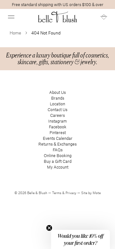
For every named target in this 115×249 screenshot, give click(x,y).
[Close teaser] (49, 228)
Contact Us (57, 109)
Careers (57, 115)
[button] (11, 17)
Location (57, 103)
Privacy (71, 193)
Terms (57, 193)
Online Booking (58, 155)
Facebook (57, 126)
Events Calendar (58, 138)
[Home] (57, 17)
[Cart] (104, 17)
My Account (57, 167)
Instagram (57, 121)
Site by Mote (91, 193)
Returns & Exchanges (57, 144)
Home (15, 32)
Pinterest (58, 132)
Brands (57, 98)
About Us (57, 92)
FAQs (58, 149)
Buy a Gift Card (58, 161)
